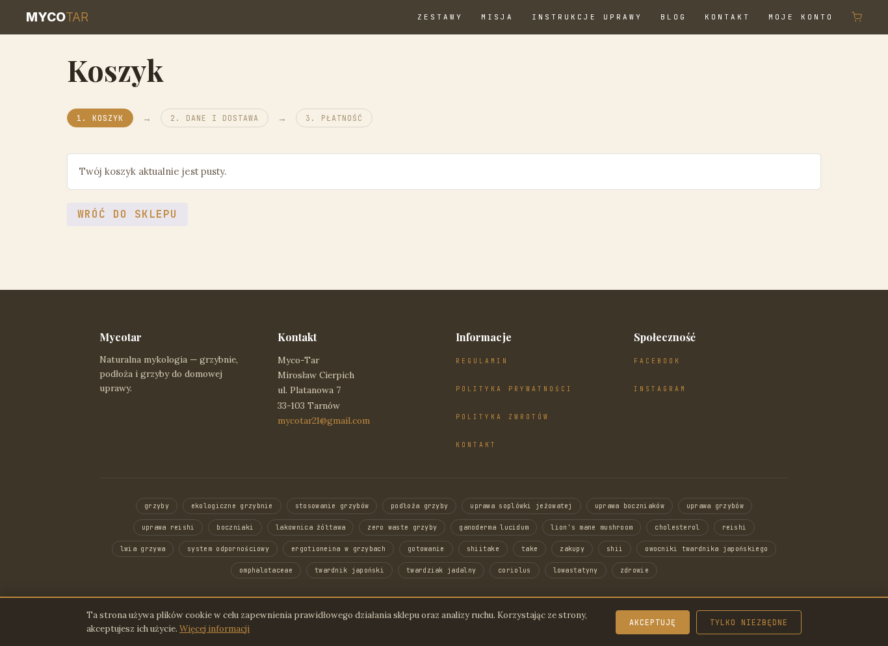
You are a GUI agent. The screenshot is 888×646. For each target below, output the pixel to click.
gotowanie (426, 549)
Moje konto (800, 16)
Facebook (657, 361)
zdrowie (634, 570)
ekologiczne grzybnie (232, 506)
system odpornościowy (228, 549)
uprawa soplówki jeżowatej (521, 506)
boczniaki (235, 527)
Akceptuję (652, 622)
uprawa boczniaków (629, 506)
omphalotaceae (266, 570)
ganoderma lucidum (494, 527)
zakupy (572, 549)
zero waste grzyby (402, 527)
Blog (673, 16)
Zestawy (440, 16)
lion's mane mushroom (592, 527)
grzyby (156, 506)
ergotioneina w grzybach (338, 549)
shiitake (483, 549)
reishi (734, 527)
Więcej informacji (214, 628)
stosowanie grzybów (332, 506)
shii (615, 549)
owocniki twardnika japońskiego (706, 549)
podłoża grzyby (419, 506)
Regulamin (482, 361)
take (529, 549)
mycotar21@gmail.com (324, 420)
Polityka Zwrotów (502, 417)
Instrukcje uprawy (587, 16)
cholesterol (677, 527)
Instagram (660, 389)
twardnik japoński (349, 570)
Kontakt (727, 16)
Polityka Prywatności (514, 389)
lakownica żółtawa (310, 527)
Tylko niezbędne (749, 622)
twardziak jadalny (441, 570)
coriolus (514, 570)
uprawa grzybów (715, 506)
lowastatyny (575, 570)
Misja (497, 16)
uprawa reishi (168, 527)
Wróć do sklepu (127, 214)
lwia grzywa (142, 549)
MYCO (57, 17)
